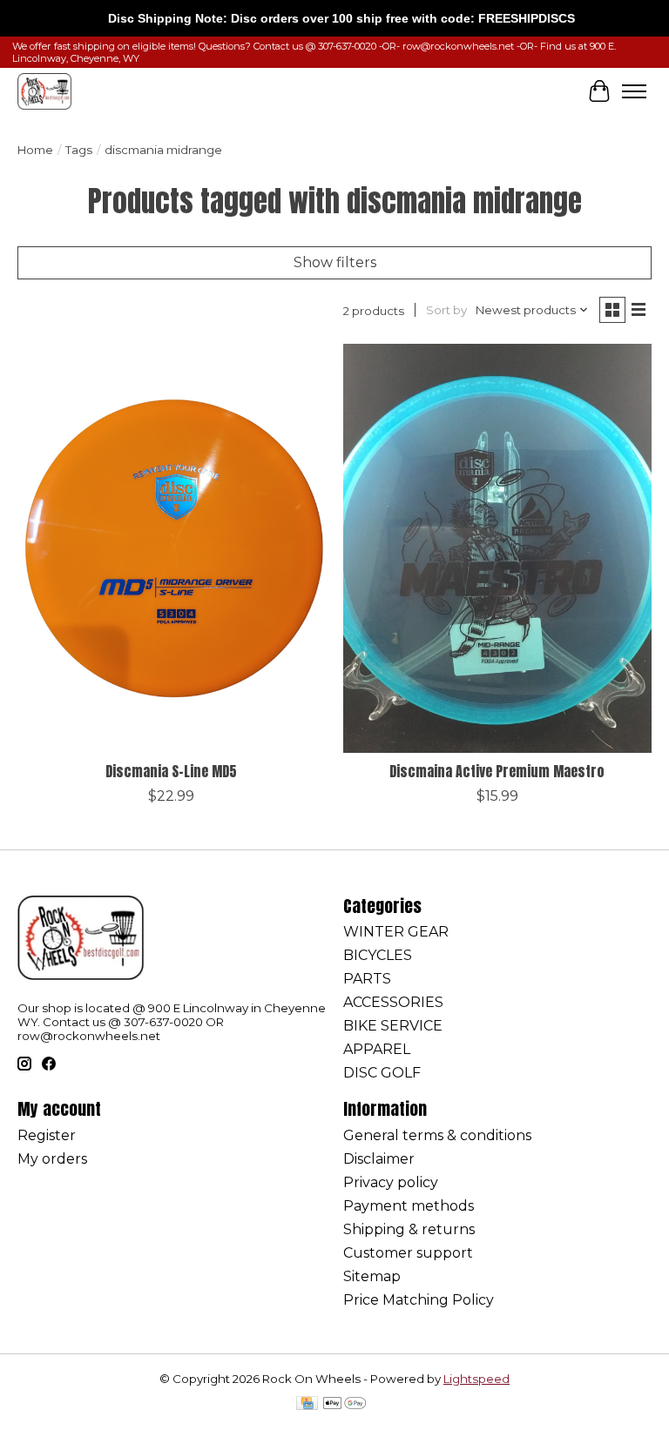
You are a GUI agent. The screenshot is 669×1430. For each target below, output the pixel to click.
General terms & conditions (437, 1135)
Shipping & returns (409, 1229)
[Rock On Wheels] (44, 91)
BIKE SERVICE (393, 1025)
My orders (52, 1159)
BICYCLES (377, 955)
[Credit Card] (307, 1404)
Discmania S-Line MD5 (171, 771)
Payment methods (408, 1206)
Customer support (408, 1253)
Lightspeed (476, 1379)
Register (46, 1135)
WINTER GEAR (396, 931)
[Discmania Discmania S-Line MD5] (171, 549)
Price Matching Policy (418, 1300)
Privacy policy (390, 1182)
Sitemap (372, 1276)
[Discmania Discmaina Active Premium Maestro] (497, 549)
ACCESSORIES (393, 1002)
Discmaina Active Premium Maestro (497, 771)
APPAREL (376, 1049)
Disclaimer (379, 1159)
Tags (78, 150)
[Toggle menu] (634, 91)
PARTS (367, 978)
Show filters (335, 262)
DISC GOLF (382, 1072)
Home (35, 150)
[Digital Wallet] (344, 1404)
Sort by (446, 310)
